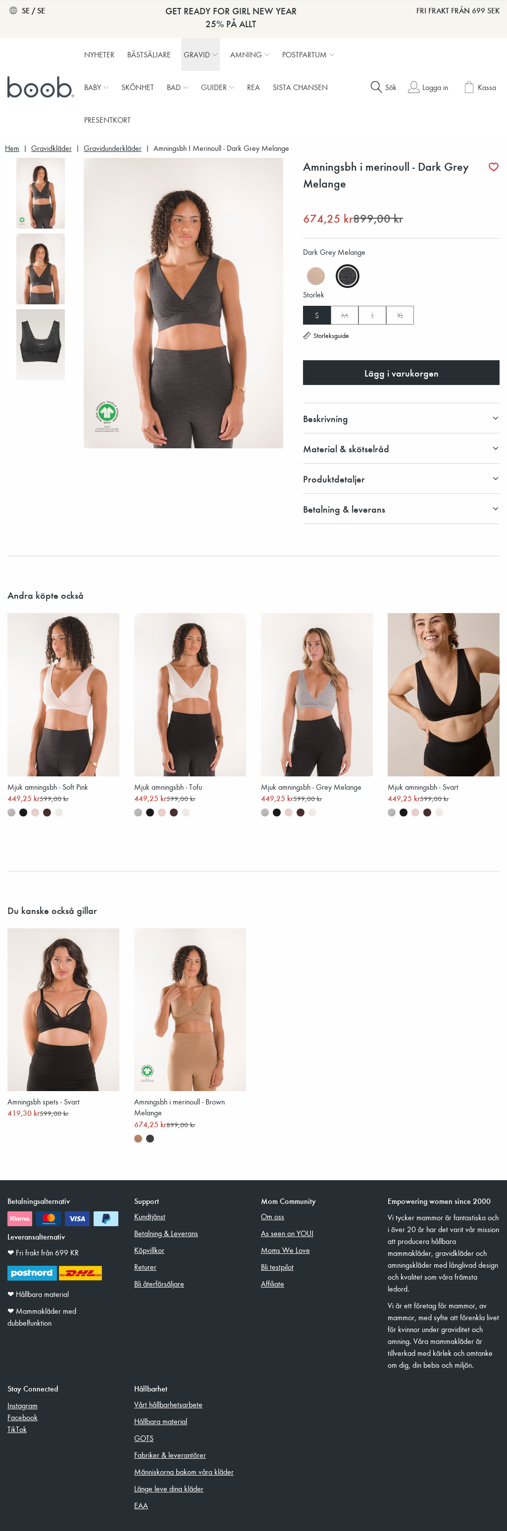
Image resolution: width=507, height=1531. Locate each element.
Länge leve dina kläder (168, 1488)
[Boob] (42, 87)
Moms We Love (285, 1250)
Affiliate (272, 1284)
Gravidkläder (51, 148)
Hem (12, 148)
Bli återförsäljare (159, 1284)
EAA (141, 1505)
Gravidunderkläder (113, 148)
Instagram (22, 1405)
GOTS (143, 1438)
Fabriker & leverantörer (170, 1455)
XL (400, 315)
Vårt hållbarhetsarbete (168, 1404)
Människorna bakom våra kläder (184, 1472)
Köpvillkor (149, 1250)
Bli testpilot (277, 1267)
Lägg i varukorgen (401, 372)
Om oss (272, 1216)
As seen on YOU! (287, 1233)
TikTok (17, 1429)
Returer (145, 1267)
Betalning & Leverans (166, 1233)
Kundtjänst (149, 1216)
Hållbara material (160, 1421)
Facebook (22, 1417)
